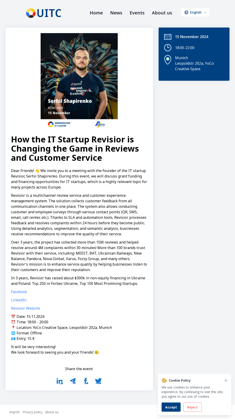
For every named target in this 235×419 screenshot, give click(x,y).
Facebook (19, 291)
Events (137, 13)
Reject (192, 407)
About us (162, 13)
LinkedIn (18, 299)
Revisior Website (25, 308)
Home (96, 13)
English (195, 12)
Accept (171, 407)
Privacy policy (32, 412)
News (116, 13)
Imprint (14, 412)
